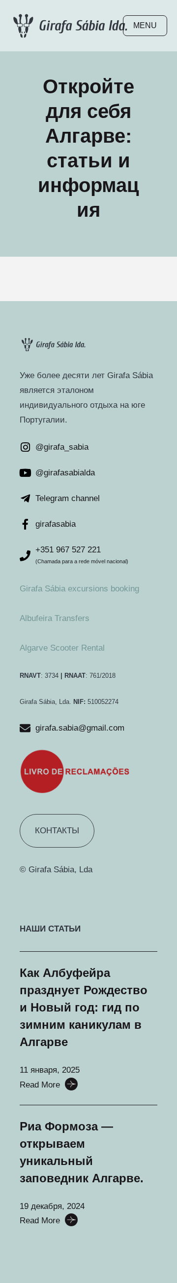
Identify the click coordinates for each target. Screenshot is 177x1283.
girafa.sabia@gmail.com (79, 728)
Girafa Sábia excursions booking (79, 588)
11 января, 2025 (50, 1070)
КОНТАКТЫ (57, 830)
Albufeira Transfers (54, 618)
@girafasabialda (65, 472)
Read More (40, 1084)
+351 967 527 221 (68, 549)
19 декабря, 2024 (52, 1206)
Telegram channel (67, 498)
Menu (145, 25)
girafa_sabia (66, 447)
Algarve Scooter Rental (62, 648)
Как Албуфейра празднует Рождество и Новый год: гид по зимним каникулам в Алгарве (84, 1007)
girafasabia (55, 524)
